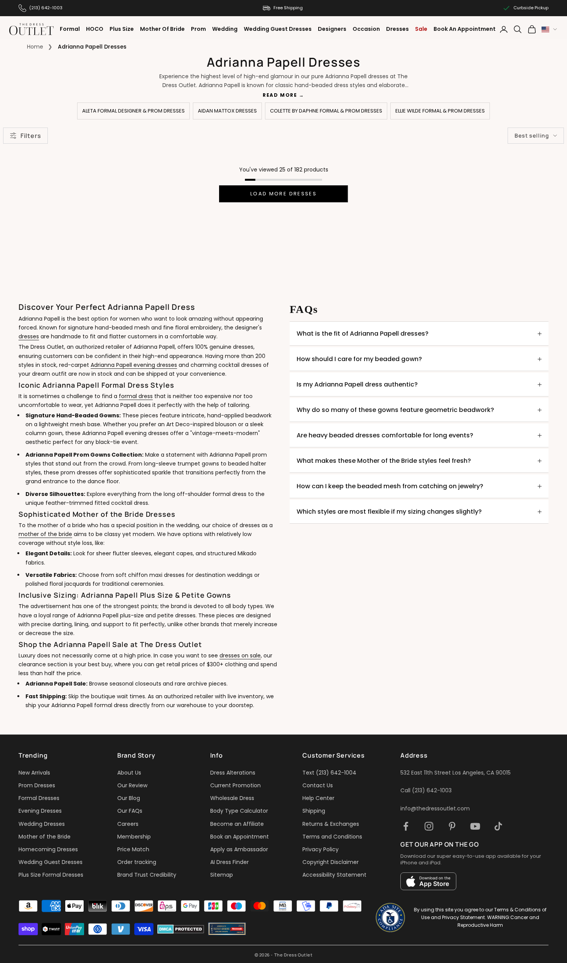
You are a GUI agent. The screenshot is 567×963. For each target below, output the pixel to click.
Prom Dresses (37, 785)
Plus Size (122, 29)
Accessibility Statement (334, 875)
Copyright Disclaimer (330, 862)
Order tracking (136, 862)
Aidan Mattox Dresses (227, 110)
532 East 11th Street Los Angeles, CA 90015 (455, 772)
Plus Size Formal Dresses (51, 875)
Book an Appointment (239, 836)
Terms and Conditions (332, 836)
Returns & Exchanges (330, 824)
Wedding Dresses (42, 824)
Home (35, 46)
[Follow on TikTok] (498, 826)
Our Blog (128, 798)
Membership (134, 836)
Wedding (225, 29)
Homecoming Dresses (48, 849)
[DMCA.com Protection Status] (180, 929)
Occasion (366, 29)
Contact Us (317, 785)
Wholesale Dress (232, 798)
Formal (70, 29)
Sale (421, 29)
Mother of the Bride (45, 836)
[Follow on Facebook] (405, 826)
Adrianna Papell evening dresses (134, 365)
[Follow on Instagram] (429, 826)
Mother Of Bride (162, 29)
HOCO (94, 29)
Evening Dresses (40, 811)
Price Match (133, 849)
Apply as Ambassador (239, 849)
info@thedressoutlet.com (435, 808)
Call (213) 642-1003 (426, 790)
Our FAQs (129, 811)
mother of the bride (45, 534)
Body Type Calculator (239, 811)
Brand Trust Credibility (146, 875)
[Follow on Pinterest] (452, 826)
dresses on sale (240, 655)
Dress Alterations (232, 772)
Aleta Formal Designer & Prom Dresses (133, 110)
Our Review (132, 785)
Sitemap (221, 875)
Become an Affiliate (237, 824)
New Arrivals (34, 772)
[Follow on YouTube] (475, 826)
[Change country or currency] (549, 29)
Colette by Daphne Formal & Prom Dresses (326, 110)
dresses (29, 336)
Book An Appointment (465, 29)
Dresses (397, 29)
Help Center (318, 798)
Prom (198, 29)
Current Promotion (235, 785)
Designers (332, 29)
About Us (129, 772)
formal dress (136, 396)
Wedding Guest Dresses (278, 29)
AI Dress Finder (229, 862)
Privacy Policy (320, 849)
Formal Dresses (39, 798)
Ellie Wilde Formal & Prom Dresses (440, 110)
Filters (30, 135)
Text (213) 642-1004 (329, 772)
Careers (127, 824)
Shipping (313, 811)
